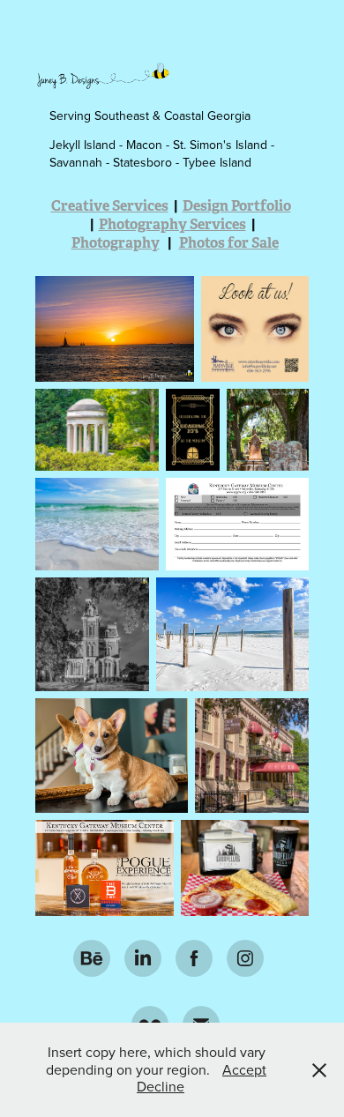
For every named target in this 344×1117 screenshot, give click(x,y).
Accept (244, 1069)
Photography (115, 243)
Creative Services (109, 206)
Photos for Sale (229, 243)
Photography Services (172, 224)
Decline (160, 1086)
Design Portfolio (237, 206)
